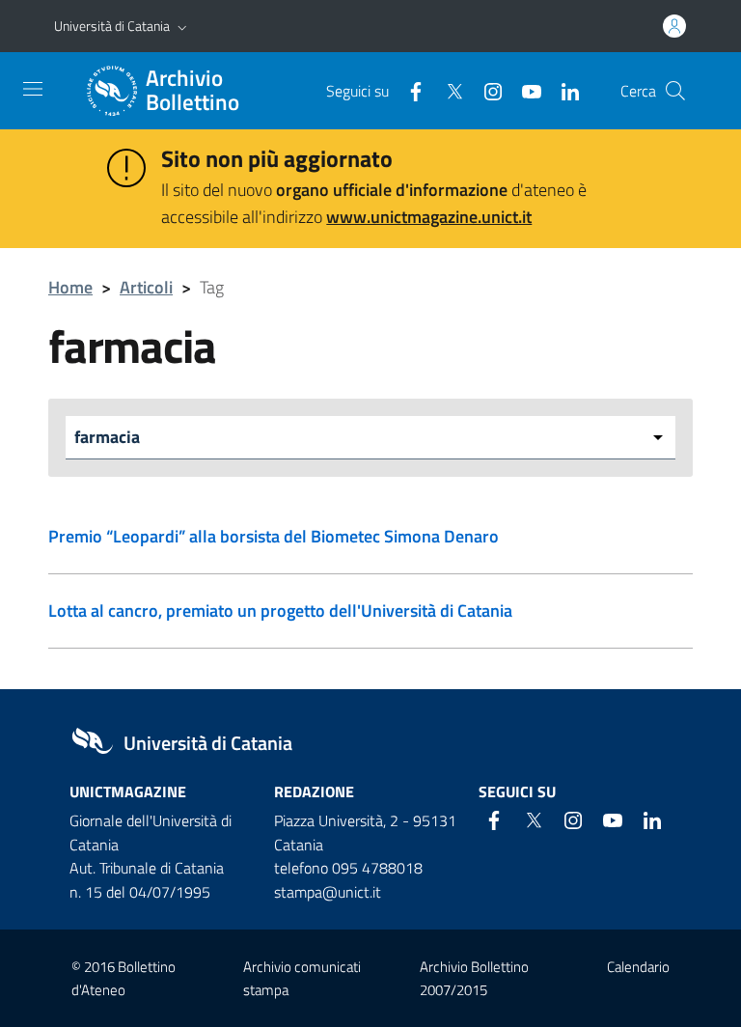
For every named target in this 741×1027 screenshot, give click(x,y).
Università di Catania (112, 25)
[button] (182, 26)
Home (70, 287)
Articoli (146, 287)
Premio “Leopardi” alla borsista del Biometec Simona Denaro (273, 536)
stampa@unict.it (327, 891)
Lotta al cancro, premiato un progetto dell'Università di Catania (280, 610)
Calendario (638, 967)
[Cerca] (675, 90)
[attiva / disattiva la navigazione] (32, 88)
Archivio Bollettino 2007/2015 (474, 978)
